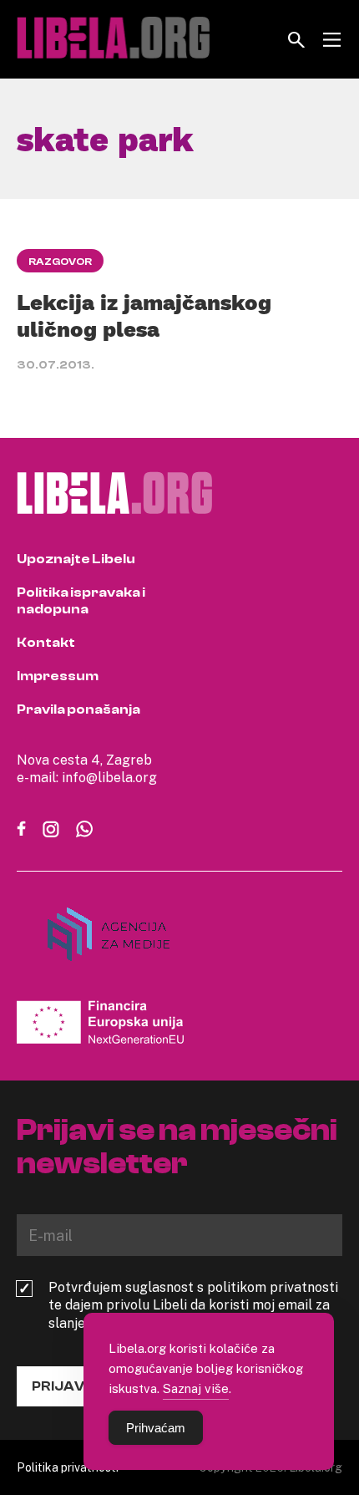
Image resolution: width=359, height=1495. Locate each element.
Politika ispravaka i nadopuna (81, 601)
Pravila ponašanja (78, 709)
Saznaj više (196, 1388)
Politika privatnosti (68, 1467)
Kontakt (46, 642)
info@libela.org (109, 777)
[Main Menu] (332, 39)
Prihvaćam (155, 1428)
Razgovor (60, 261)
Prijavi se (70, 1386)
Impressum (58, 676)
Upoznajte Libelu (76, 559)
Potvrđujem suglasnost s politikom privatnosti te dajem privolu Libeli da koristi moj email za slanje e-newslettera (193, 1305)
